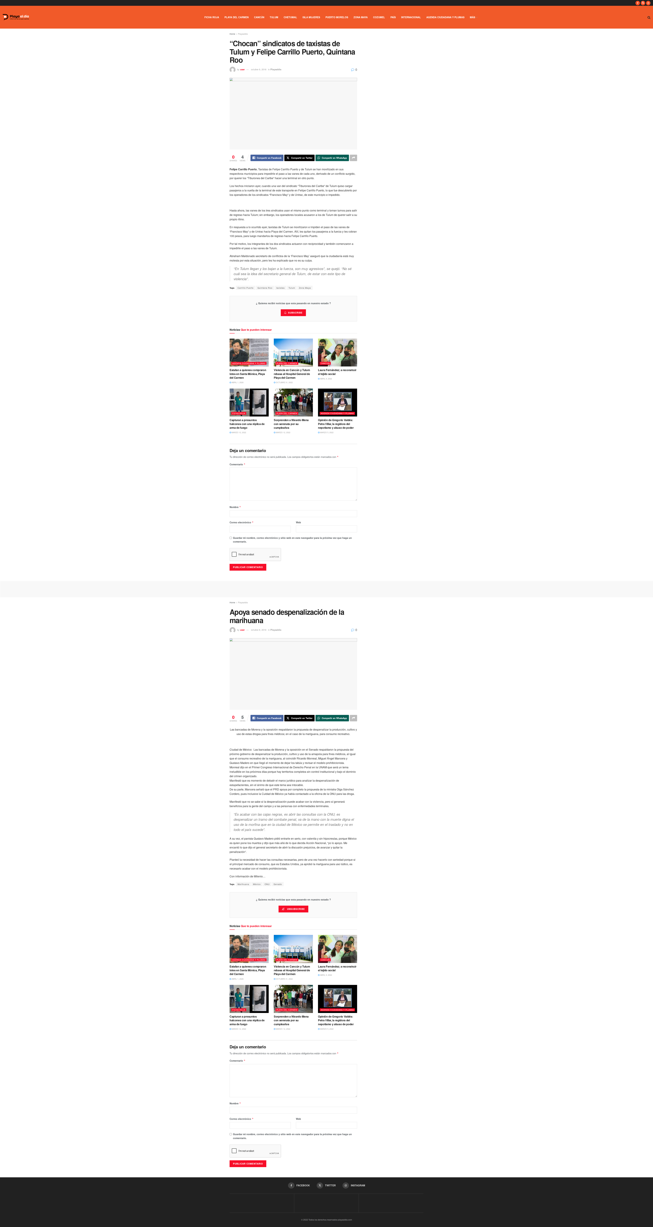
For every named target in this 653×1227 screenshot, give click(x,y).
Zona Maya (305, 287)
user (242, 69)
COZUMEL (379, 17)
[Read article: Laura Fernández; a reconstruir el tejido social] (337, 352)
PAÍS (393, 17)
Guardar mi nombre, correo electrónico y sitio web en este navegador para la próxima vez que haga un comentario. (292, 539)
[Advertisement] (326, 588)
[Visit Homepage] (16, 17)
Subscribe (295, 312)
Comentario (237, 464)
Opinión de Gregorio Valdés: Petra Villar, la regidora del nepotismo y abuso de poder (336, 424)
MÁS (472, 17)
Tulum (292, 287)
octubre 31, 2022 (284, 382)
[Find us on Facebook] (637, 3)
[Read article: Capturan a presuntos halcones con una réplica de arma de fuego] (249, 402)
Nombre (235, 507)
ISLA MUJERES (311, 17)
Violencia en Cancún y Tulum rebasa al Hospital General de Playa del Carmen (292, 374)
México (257, 884)
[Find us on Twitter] (643, 3)
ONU (267, 884)
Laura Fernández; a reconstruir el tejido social (337, 372)
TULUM (274, 17)
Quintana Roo (264, 287)
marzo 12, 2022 (238, 432)
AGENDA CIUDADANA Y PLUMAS (445, 17)
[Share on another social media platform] (353, 158)
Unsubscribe (295, 909)
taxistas (280, 287)
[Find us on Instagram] (648, 3)
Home (232, 33)
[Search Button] (649, 17)
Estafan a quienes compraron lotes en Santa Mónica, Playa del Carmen (248, 374)
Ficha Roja (238, 413)
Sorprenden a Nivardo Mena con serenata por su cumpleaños (291, 424)
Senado (278, 884)
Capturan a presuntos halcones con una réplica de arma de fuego (247, 424)
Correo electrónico (242, 522)
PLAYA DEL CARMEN (236, 17)
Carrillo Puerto (246, 287)
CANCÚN (259, 17)
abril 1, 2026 (237, 382)
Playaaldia (243, 33)
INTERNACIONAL (411, 17)
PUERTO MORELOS (336, 17)
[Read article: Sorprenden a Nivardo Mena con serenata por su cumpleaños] (293, 402)
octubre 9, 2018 (258, 69)
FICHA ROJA (211, 17)
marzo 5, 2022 (326, 432)
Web (298, 522)
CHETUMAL (290, 17)
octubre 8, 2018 (258, 629)
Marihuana (243, 884)
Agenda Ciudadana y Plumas (248, 363)
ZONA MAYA (361, 17)
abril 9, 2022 (326, 378)
